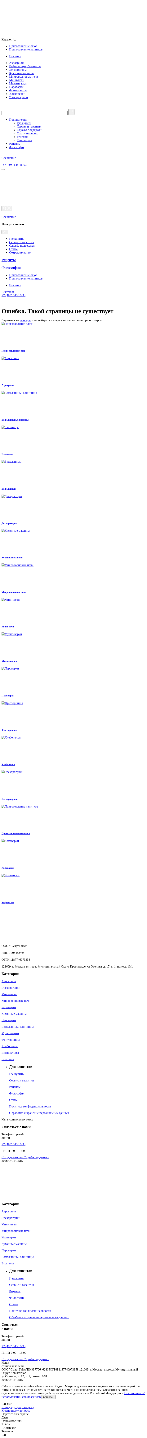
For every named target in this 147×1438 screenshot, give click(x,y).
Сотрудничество (27, 133)
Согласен (48, 1397)
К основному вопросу (16, 1410)
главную (25, 320)
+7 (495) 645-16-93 (15, 164)
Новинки (15, 56)
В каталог (8, 291)
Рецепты (22, 136)
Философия (24, 140)
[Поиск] (7, 208)
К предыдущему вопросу (18, 1407)
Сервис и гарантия (29, 126)
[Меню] (3, 169)
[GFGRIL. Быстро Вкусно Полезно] (41, 942)
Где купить (24, 123)
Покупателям (18, 119)
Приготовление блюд (23, 46)
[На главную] (41, 35)
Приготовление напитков (26, 49)
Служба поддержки (29, 130)
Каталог (7, 39)
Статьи (13, 249)
